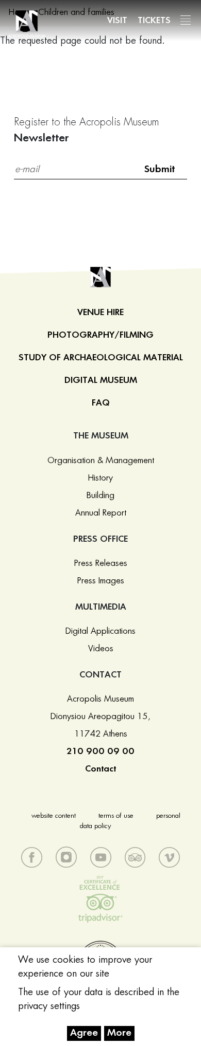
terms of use (115, 816)
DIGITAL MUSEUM (100, 380)
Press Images (100, 581)
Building (100, 495)
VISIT (117, 20)
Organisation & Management (100, 460)
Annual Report (100, 513)
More (119, 1033)
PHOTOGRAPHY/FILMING (100, 335)
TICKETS (154, 20)
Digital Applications (100, 631)
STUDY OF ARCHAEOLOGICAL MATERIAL (101, 358)
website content (53, 816)
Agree (84, 1033)
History (100, 478)
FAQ (101, 403)
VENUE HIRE (100, 312)
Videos (100, 649)
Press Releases (100, 563)
